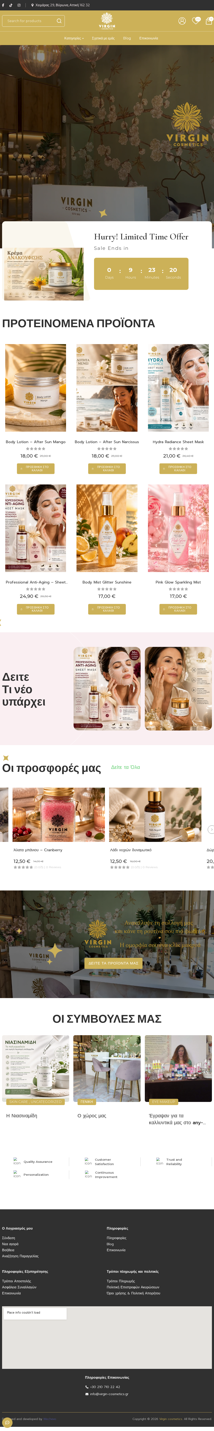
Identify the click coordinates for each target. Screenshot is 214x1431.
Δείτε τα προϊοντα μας (114, 963)
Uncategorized (46, 1102)
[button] (36, 468)
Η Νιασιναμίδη (21, 1115)
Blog (127, 38)
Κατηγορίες (72, 38)
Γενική (87, 1102)
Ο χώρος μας (92, 1115)
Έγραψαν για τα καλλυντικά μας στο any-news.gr (176, 1122)
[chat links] (7, 1422)
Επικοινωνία (148, 38)
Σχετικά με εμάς (103, 38)
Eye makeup (163, 1102)
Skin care (18, 1102)
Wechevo (49, 1419)
